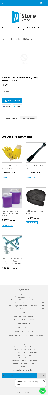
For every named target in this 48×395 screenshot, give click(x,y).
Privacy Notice (24, 366)
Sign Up (42, 375)
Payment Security (24, 355)
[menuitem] (24, 294)
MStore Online (25, 392)
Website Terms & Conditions (24, 347)
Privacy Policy (24, 358)
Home (4, 39)
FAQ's (24, 344)
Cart (44, 3)
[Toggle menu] (43, 294)
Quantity (5, 91)
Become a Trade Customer (24, 319)
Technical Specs (28, 118)
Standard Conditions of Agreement (24, 361)
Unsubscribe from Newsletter (24, 317)
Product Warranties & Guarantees (24, 352)
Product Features (10, 118)
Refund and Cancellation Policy (24, 363)
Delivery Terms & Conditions (24, 350)
